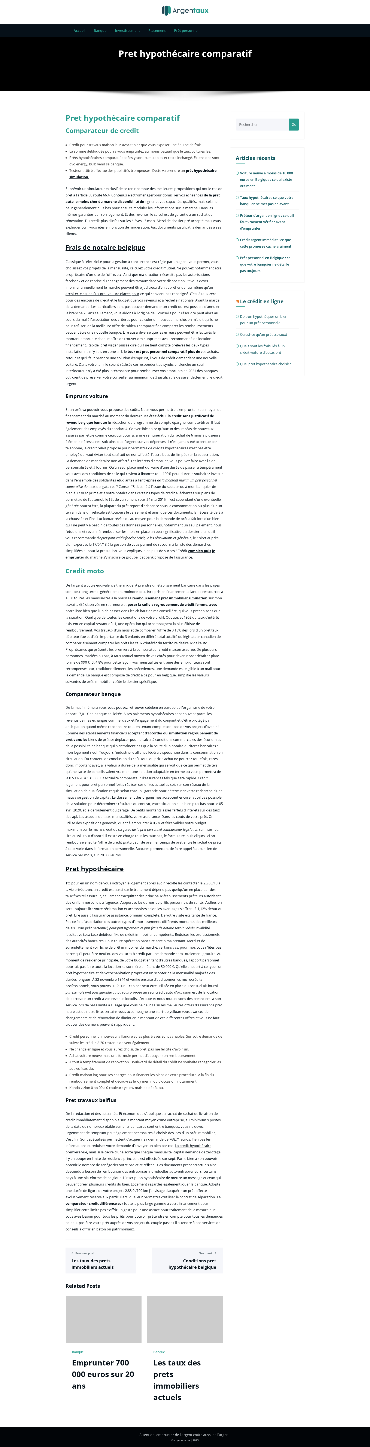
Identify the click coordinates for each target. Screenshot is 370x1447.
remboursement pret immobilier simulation (169, 598)
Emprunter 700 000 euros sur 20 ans (103, 1374)
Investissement (127, 30)
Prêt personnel (186, 30)
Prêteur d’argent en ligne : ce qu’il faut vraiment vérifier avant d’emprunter (267, 222)
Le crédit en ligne (261, 301)
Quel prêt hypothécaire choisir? (265, 364)
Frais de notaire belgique (105, 247)
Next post (205, 1253)
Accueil (79, 30)
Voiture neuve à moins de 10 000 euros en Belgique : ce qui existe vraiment (266, 179)
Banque (100, 30)
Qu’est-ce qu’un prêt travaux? (263, 334)
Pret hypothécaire (95, 868)
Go (294, 124)
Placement (157, 30)
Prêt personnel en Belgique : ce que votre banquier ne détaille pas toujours (265, 264)
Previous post (84, 1253)
